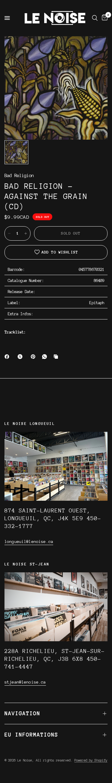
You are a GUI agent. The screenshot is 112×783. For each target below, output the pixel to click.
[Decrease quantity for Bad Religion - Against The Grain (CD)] (9, 233)
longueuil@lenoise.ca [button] (28, 541)
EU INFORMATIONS (31, 734)
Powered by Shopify (91, 760)
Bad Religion (19, 175)
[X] (21, 356)
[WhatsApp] (45, 356)
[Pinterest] (34, 356)
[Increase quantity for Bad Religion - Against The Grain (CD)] (25, 233)
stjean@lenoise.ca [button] (25, 682)
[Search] (95, 18)
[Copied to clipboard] (57, 356)
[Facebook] (8, 356)
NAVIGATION (22, 713)
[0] (104, 18)
